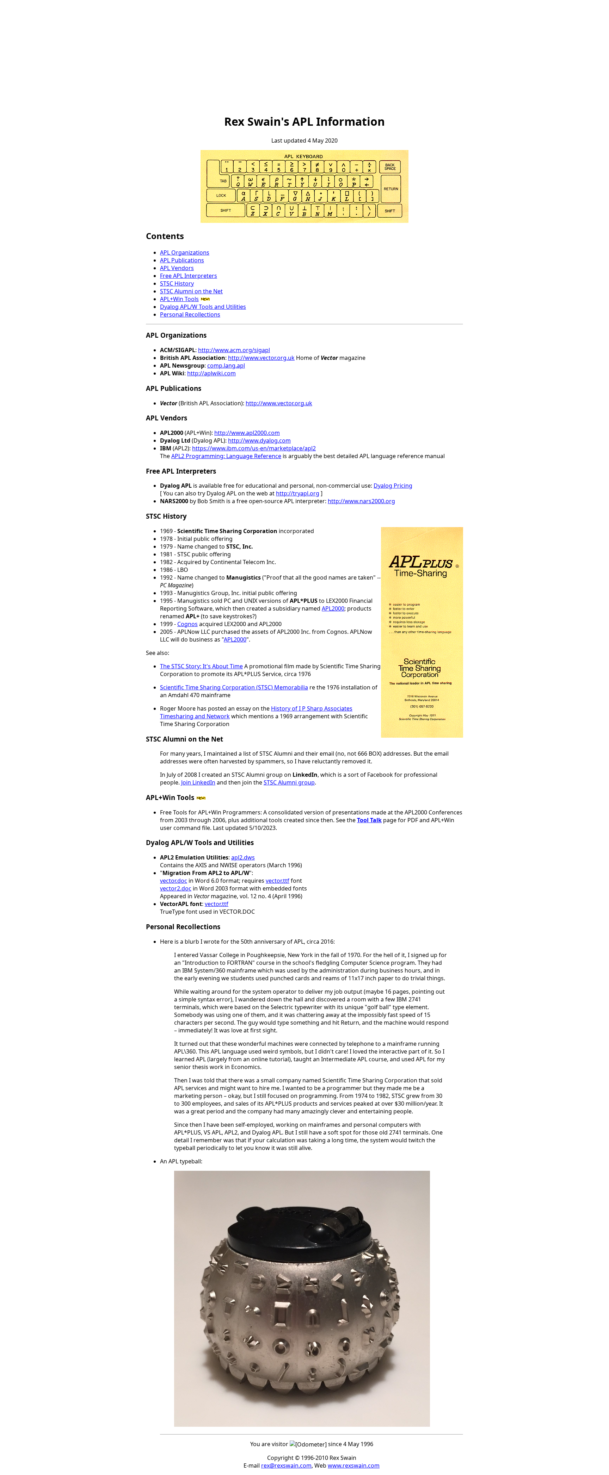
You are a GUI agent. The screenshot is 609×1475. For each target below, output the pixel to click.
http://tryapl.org (297, 493)
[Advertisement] (304, 57)
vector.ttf (277, 881)
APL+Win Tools (179, 299)
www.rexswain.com (354, 1465)
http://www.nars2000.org (361, 501)
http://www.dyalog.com (259, 440)
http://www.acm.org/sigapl (234, 350)
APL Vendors (177, 268)
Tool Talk (369, 820)
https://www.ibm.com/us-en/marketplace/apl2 (254, 448)
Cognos (187, 624)
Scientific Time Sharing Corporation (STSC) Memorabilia (234, 687)
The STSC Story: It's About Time (201, 666)
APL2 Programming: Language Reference (226, 456)
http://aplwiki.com (211, 373)
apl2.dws (243, 857)
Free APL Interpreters (188, 276)
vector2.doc (175, 888)
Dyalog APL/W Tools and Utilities (203, 307)
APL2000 (333, 608)
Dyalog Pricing (393, 485)
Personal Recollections (190, 314)
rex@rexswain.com (286, 1465)
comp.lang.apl (226, 365)
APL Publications (182, 260)
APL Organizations (184, 252)
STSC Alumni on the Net (191, 291)
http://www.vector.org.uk (261, 358)
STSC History (177, 283)
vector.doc (173, 881)
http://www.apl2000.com (247, 433)
